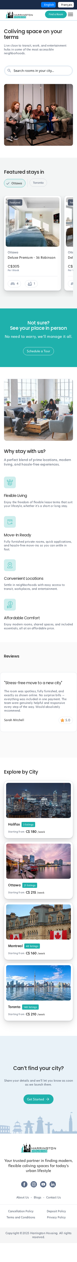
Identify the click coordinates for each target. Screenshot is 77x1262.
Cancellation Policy (21, 1211)
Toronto (38, 183)
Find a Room (56, 14)
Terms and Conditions (21, 1217)
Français (66, 5)
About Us (22, 1197)
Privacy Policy (56, 1217)
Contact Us (53, 1197)
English (49, 5)
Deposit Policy (56, 1211)
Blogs (37, 1197)
